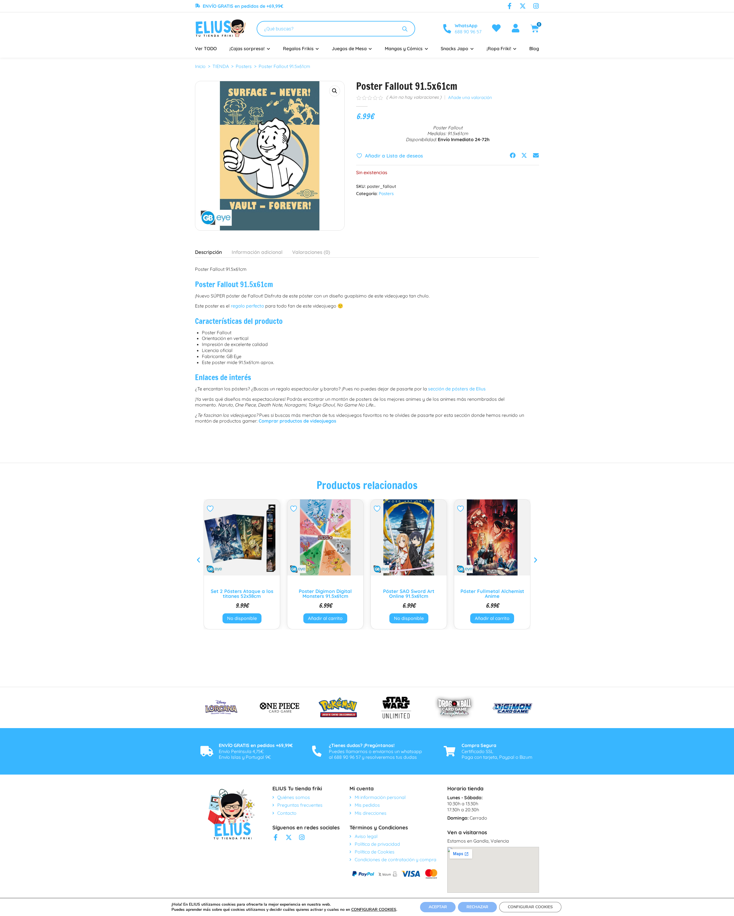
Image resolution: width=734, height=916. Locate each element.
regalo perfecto (247, 306)
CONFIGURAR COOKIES (373, 909)
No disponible (242, 618)
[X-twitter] (523, 6)
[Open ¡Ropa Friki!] (515, 48)
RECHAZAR (477, 907)
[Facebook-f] (509, 6)
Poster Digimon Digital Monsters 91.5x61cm (325, 593)
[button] (334, 90)
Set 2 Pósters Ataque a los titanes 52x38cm (242, 593)
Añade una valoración (470, 97)
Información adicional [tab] (257, 252)
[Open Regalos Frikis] (317, 48)
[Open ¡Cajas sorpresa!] (268, 48)
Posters (244, 66)
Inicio (200, 66)
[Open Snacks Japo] (472, 48)
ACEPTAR (438, 907)
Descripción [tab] (208, 252)
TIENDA (220, 66)
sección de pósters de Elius (457, 389)
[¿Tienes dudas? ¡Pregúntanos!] (317, 751)
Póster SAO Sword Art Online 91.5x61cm (408, 593)
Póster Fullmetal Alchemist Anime (492, 593)
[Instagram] (536, 6)
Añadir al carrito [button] (325, 618)
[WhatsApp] (447, 28)
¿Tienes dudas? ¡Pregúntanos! (362, 745)
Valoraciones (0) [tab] (311, 252)
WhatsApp (466, 25)
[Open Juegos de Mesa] (370, 48)
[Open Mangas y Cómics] (426, 48)
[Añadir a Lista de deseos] (211, 509)
